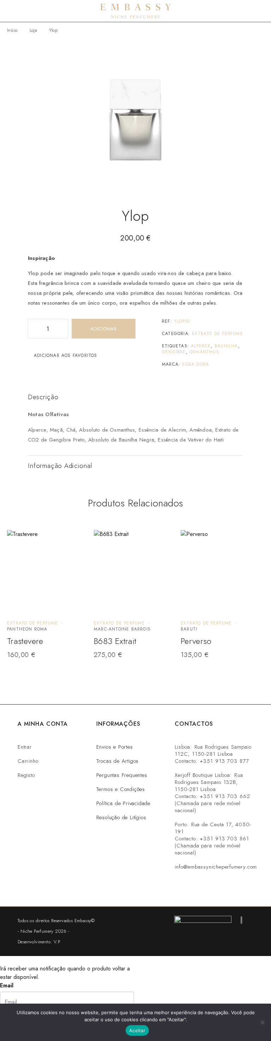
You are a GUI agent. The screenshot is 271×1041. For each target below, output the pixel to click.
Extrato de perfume (217, 333)
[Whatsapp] (205, 887)
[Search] (250, 11)
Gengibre (174, 352)
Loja (33, 30)
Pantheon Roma (27, 629)
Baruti (189, 629)
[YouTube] (248, 887)
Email (6, 985)
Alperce (201, 346)
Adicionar (103, 328)
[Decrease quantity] (33, 328)
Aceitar (137, 1030)
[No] (262, 1022)
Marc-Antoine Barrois (122, 629)
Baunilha (226, 346)
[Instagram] (184, 887)
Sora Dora (195, 364)
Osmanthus (204, 352)
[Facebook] (227, 887)
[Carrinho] (261, 11)
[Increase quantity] (62, 328)
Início (12, 30)
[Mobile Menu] (14, 11)
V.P (57, 941)
